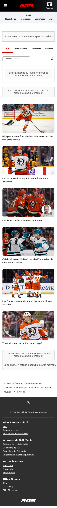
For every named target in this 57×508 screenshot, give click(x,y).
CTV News (8, 486)
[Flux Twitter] (28, 402)
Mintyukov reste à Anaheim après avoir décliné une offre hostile (27, 138)
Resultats (49, 8)
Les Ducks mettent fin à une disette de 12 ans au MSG (27, 303)
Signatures (40, 19)
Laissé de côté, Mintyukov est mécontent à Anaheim (25, 180)
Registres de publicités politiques (18, 454)
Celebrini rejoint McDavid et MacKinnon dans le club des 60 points (27, 261)
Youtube (7, 391)
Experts (7, 383)
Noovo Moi (8, 469)
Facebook (34, 387)
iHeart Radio (9, 472)
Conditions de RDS (12, 447)
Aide (5, 426)
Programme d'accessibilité (15, 433)
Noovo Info (8, 465)
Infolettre (17, 383)
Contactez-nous (10, 430)
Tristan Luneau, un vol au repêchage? (22, 343)
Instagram (46, 387)
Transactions (25, 19)
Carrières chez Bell (33, 383)
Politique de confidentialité (15, 444)
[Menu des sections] (5, 6)
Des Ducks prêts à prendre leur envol (22, 220)
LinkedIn (21, 391)
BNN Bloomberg (10, 490)
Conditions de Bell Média (15, 387)
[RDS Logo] (26, 5)
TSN (5, 483)
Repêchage (10, 19)
